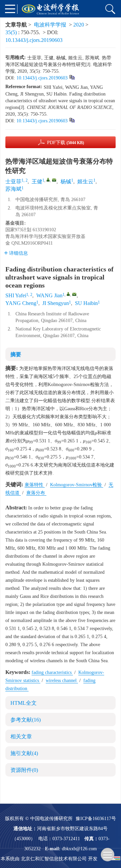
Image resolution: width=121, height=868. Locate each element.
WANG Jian (49, 295)
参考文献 (25, 720)
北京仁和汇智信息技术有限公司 (54, 858)
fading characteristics (52, 672)
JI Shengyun (55, 303)
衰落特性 (35, 484)
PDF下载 (65, 142)
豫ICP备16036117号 (96, 818)
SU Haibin (86, 303)
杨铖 (66, 181)
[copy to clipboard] (72, 119)
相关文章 (21, 736)
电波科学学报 (50, 24)
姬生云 (85, 181)
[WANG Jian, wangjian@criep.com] (68, 294)
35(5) (11, 32)
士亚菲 (13, 181)
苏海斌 (13, 189)
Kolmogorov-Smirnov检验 (76, 484)
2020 (78, 24)
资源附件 (24, 770)
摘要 (15, 354)
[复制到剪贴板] (72, 76)
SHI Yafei (15, 295)
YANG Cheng (20, 303)
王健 (37, 181)
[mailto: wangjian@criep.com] (74, 294)
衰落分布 (36, 492)
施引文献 (24, 753)
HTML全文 (23, 703)
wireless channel (62, 680)
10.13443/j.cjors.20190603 (34, 40)
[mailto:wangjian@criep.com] (54, 180)
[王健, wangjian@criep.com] (48, 180)
